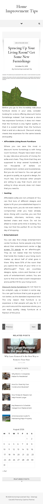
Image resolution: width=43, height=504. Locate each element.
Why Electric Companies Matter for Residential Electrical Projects (21, 375)
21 (23, 454)
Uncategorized (21, 43)
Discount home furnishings (14, 287)
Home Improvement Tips (22, 9)
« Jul (4, 471)
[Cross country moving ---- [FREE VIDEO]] (35, 327)
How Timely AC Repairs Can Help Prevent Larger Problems (22, 396)
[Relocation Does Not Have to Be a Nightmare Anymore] (7, 327)
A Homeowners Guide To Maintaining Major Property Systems (22, 417)
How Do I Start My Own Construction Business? (20, 385)
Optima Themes (28, 500)
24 (5, 460)
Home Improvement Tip (23, 69)
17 (5, 454)
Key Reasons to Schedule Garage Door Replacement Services (22, 406)
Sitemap (34, 497)
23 (33, 454)
